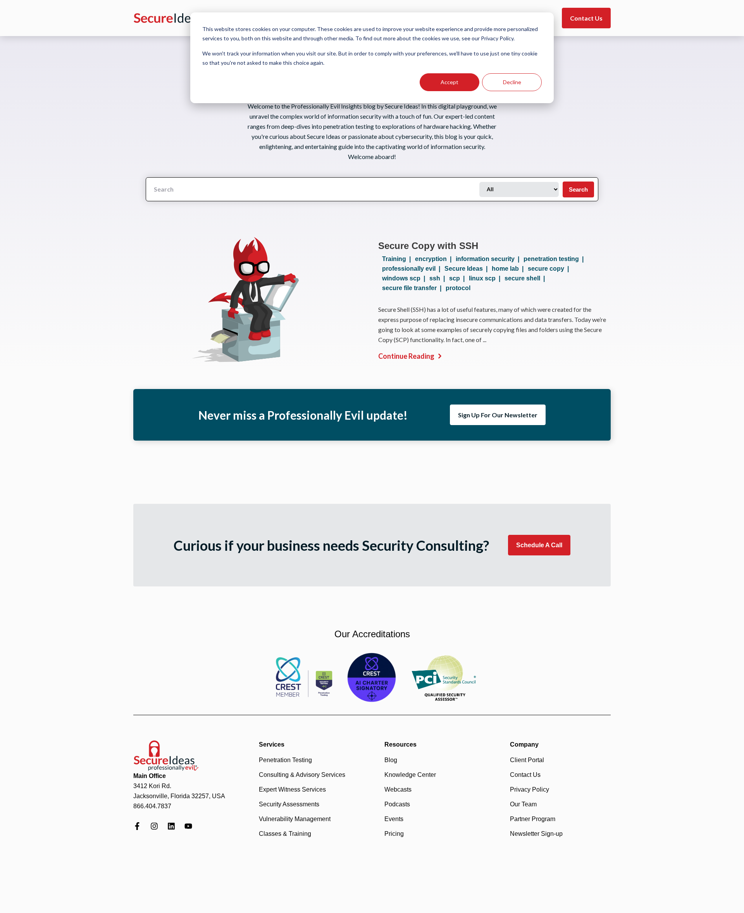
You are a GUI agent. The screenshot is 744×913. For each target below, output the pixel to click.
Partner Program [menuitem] (532, 819)
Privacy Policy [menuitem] (529, 789)
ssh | (438, 278)
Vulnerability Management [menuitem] (295, 819)
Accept (449, 82)
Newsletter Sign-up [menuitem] (536, 833)
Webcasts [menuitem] (398, 789)
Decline (512, 82)
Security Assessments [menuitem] (289, 804)
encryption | (435, 259)
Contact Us (586, 18)
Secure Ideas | (467, 268)
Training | (398, 259)
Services (271, 744)
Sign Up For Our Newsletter (497, 414)
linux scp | (486, 278)
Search (578, 189)
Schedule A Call (539, 545)
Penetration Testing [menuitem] (285, 760)
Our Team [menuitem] (523, 804)
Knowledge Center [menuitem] (410, 774)
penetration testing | (555, 259)
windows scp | (405, 278)
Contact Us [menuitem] (525, 774)
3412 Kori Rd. (152, 786)
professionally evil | (412, 268)
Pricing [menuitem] (394, 833)
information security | (489, 259)
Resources (400, 744)
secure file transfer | (413, 288)
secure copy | (550, 268)
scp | (458, 278)
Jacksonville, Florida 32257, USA (179, 796)
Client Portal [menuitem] (527, 760)
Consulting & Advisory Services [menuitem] (302, 774)
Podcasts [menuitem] (397, 804)
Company (524, 744)
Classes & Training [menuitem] (285, 833)
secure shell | (526, 278)
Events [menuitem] (393, 819)
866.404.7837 (152, 806)
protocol (458, 288)
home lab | (509, 268)
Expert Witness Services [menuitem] (292, 789)
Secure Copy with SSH (428, 245)
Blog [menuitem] (390, 760)
